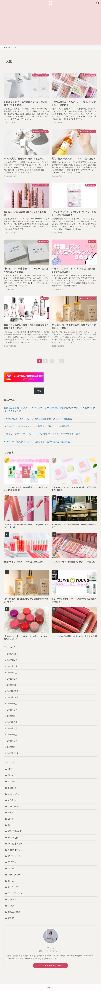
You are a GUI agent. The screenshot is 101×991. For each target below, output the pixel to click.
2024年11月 (12, 691)
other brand (13, 806)
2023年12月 (13, 753)
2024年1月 (12, 747)
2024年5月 (12, 722)
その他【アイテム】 (17, 843)
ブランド (12, 899)
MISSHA (12, 800)
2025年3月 (12, 666)
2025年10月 (13, 654)
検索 (39, 391)
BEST (10, 769)
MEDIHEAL (13, 794)
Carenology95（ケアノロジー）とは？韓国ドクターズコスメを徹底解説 (38, 419)
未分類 (11, 918)
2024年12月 (13, 685)
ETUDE (11, 781)
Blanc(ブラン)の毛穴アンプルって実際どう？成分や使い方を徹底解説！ (38, 442)
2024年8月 (12, 703)
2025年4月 (12, 660)
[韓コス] (50, 3)
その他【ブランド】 (17, 850)
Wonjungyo (13, 837)
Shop (10, 819)
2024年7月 (12, 710)
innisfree (12, 788)
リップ (11, 906)
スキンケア (13, 887)
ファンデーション (16, 893)
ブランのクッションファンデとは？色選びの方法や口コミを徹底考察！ (37, 426)
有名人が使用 (14, 912)
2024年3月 (12, 735)
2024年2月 (12, 741)
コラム (11, 881)
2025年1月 (12, 679)
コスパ (11, 868)
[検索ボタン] (98, 3)
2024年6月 (12, 716)
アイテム (12, 862)
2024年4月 (12, 728)
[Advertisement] (50, 26)
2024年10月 (13, 697)
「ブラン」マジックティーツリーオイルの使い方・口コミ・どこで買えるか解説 (42, 434)
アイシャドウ (14, 856)
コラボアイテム (15, 875)
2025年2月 (12, 672)
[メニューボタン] (3, 3)
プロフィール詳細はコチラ (50, 965)
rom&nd (11, 812)
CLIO (10, 775)
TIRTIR (11, 825)
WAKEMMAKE (15, 831)
